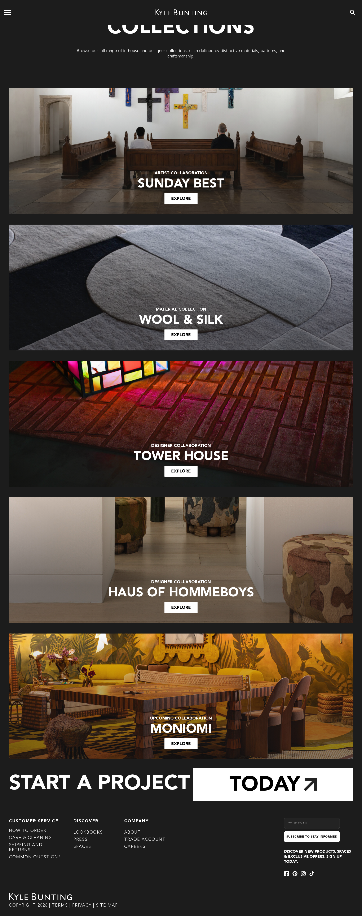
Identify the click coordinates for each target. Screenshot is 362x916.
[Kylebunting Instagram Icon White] (303, 873)
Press (81, 840)
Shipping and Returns (26, 847)
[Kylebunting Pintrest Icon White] (294, 873)
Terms (60, 905)
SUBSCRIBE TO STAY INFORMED (311, 837)
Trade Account (144, 840)
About (132, 832)
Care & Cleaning (30, 838)
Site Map (107, 905)
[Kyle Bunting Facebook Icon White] (286, 873)
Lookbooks (88, 832)
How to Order (28, 831)
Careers (134, 847)
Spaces (82, 847)
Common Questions (35, 857)
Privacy (82, 905)
